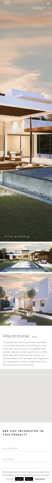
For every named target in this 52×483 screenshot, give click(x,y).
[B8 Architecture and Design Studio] (7, 3)
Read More (40, 479)
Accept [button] (19, 479)
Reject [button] (29, 479)
